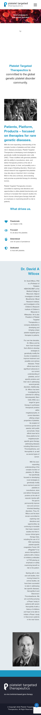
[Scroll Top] (36, 705)
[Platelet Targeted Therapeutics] (16, 4)
